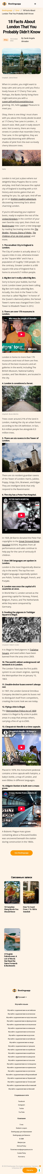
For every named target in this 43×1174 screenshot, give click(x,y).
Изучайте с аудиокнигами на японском (21, 1032)
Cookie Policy (21, 1153)
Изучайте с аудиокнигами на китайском (21, 1039)
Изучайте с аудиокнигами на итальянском (21, 1024)
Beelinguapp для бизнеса (21, 1135)
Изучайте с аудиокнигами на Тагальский (21, 1082)
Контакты (21, 1156)
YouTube (22, 1112)
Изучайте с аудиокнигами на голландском (21, 1064)
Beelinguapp (7, 10)
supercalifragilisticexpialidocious (17, 101)
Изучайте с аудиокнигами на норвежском (21, 1067)
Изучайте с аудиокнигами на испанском (21, 1014)
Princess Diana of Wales (21, 232)
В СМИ (21, 1139)
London (24, 105)
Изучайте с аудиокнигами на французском (21, 1021)
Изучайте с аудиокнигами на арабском (21, 1053)
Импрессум (21, 1142)
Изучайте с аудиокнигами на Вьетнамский (21, 1085)
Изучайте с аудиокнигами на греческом (21, 1071)
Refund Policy (21, 1146)
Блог (18, 10)
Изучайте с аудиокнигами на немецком (21, 1028)
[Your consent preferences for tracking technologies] (39, 1170)
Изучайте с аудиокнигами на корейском (21, 1049)
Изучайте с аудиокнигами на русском (21, 1035)
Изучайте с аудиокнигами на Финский (21, 1089)
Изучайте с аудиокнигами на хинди (21, 1042)
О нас (21, 1124)
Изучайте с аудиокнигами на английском (22, 1010)
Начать (30, 1170)
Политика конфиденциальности (21, 1149)
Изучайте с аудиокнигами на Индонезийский (21, 1074)
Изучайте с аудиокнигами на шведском (21, 1057)
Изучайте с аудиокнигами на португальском (21, 1017)
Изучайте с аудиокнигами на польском (21, 1060)
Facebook (21, 1101)
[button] (35, 4)
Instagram (21, 1105)
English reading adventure (23, 199)
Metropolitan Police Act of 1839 (21, 710)
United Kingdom (10, 218)
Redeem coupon (21, 1128)
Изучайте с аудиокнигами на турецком (21, 1046)
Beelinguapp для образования (21, 1132)
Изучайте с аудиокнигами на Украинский (21, 1078)
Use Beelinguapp (21, 853)
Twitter (21, 1108)
